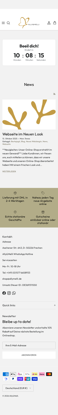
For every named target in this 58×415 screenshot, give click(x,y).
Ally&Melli (13, 396)
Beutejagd (15, 141)
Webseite (6, 144)
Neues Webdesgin (34, 141)
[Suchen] (10, 23)
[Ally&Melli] (29, 23)
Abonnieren (29, 355)
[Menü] (3, 23)
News (45, 141)
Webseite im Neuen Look (22, 134)
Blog (23, 141)
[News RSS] (54, 94)
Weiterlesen (9, 171)
